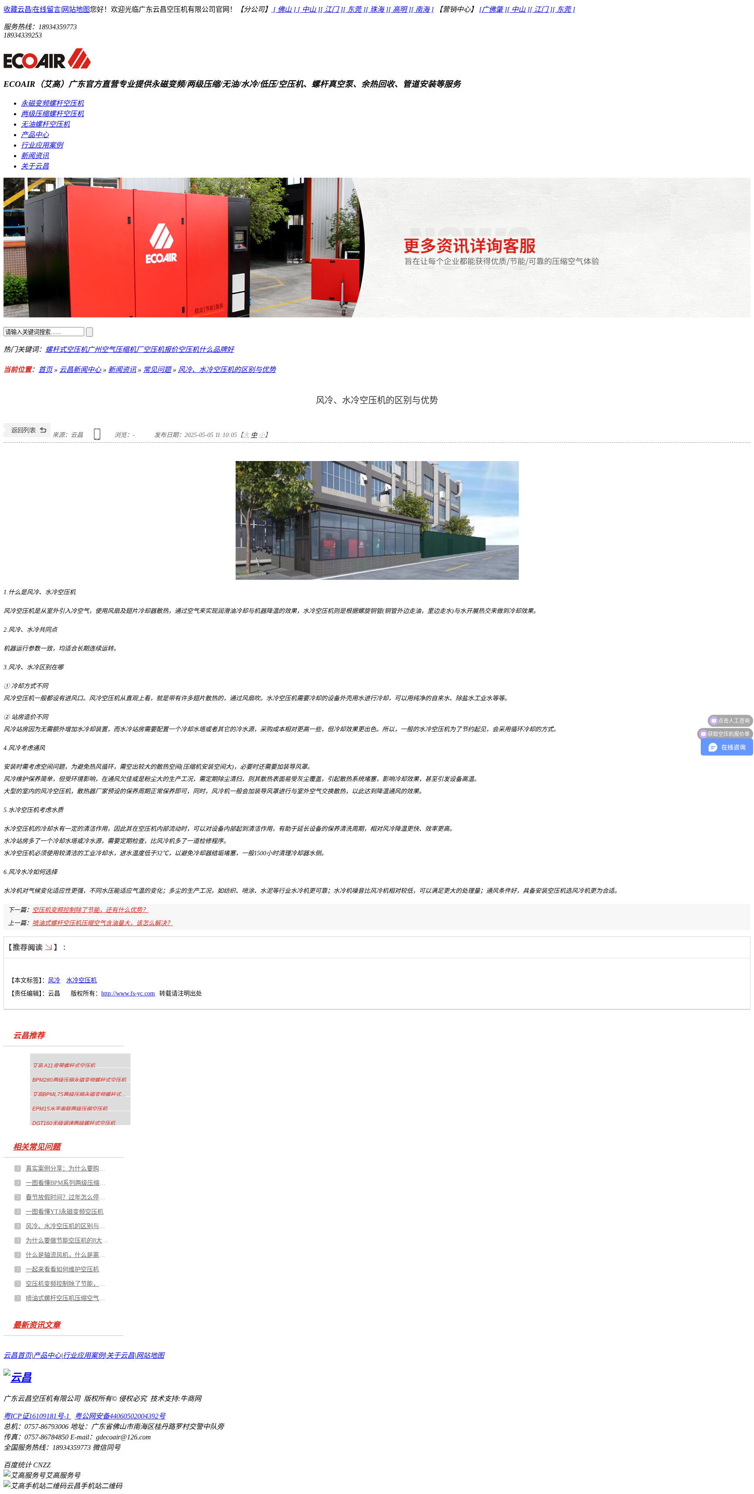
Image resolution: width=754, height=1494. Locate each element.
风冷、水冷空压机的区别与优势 (227, 369)
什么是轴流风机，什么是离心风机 (67, 1255)
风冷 (54, 980)
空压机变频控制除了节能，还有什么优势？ (90, 910)
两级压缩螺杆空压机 (52, 113)
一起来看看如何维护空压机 (62, 1269)
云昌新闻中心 (80, 369)
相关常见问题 (36, 1147)
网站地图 (76, 9)
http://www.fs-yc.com (128, 993)
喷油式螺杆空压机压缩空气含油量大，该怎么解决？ (102, 923)
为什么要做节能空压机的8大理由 (67, 1240)
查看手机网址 (98, 437)
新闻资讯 (35, 155)
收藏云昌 (17, 9)
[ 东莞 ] (354, 9)
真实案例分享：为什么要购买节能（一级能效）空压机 (67, 1168)
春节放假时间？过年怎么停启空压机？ (67, 1197)
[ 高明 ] (399, 9)
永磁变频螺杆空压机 (52, 103)
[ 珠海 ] (377, 9)
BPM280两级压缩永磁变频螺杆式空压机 (79, 1080)
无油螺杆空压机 (45, 124)
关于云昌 (35, 166)
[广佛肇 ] (493, 9)
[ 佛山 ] (284, 9)
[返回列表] (27, 435)
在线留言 (47, 9)
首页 (45, 369)
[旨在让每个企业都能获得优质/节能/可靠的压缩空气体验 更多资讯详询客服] (377, 247)
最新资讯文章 (36, 1325)
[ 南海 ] (422, 9)
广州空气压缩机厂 (115, 349)
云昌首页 (17, 1355)
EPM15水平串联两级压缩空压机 (69, 1109)
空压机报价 (160, 349)
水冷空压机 (81, 980)
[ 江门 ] (331, 9)
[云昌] (47, 65)
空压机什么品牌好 (206, 349)
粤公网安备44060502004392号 (120, 1416)
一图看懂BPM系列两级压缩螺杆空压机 (67, 1183)
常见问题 (157, 369)
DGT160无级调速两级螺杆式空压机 (73, 1123)
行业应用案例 (42, 145)
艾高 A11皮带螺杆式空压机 (63, 1066)
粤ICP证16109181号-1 (37, 1416)
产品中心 (35, 134)
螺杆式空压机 (66, 349)
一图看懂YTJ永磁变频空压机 (64, 1211)
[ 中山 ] (309, 9)
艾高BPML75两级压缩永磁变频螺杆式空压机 (84, 1094)
